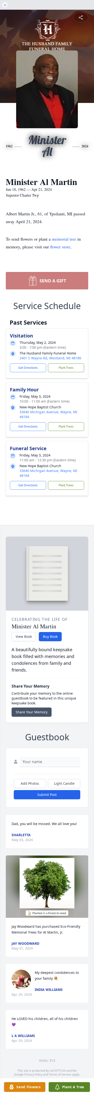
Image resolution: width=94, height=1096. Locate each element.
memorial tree (64, 239)
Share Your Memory (31, 712)
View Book (24, 636)
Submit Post (47, 794)
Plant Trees (66, 368)
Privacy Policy (33, 1074)
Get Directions (28, 368)
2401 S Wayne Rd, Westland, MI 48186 (50, 358)
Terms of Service (60, 1074)
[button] (47, 886)
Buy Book (50, 636)
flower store (60, 247)
